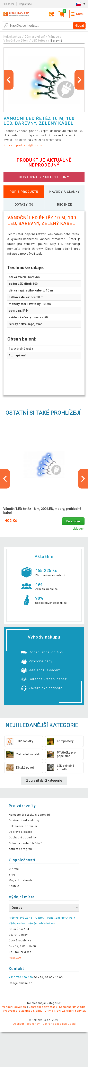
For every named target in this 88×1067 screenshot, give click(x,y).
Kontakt (14, 885)
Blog (12, 874)
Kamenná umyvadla (72, 1006)
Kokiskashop (12, 36)
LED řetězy (39, 40)
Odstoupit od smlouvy (24, 820)
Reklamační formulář (23, 826)
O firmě (14, 868)
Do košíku (73, 521)
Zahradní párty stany (43, 1006)
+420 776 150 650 (21, 977)
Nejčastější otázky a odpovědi (30, 814)
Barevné (56, 40)
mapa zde (15, 957)
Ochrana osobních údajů (25, 843)
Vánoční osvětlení (15, 40)
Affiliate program (21, 848)
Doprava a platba (21, 831)
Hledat (79, 25)
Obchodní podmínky (23, 837)
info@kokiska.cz (20, 983)
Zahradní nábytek (74, 1010)
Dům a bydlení (35, 36)
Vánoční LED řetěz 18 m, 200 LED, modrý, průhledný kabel (42, 511)
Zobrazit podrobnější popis (22, 145)
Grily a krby (52, 1010)
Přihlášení (8, 3)
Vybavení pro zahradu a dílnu (22, 1010)
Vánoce (53, 36)
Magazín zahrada (21, 880)
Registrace (25, 3)
